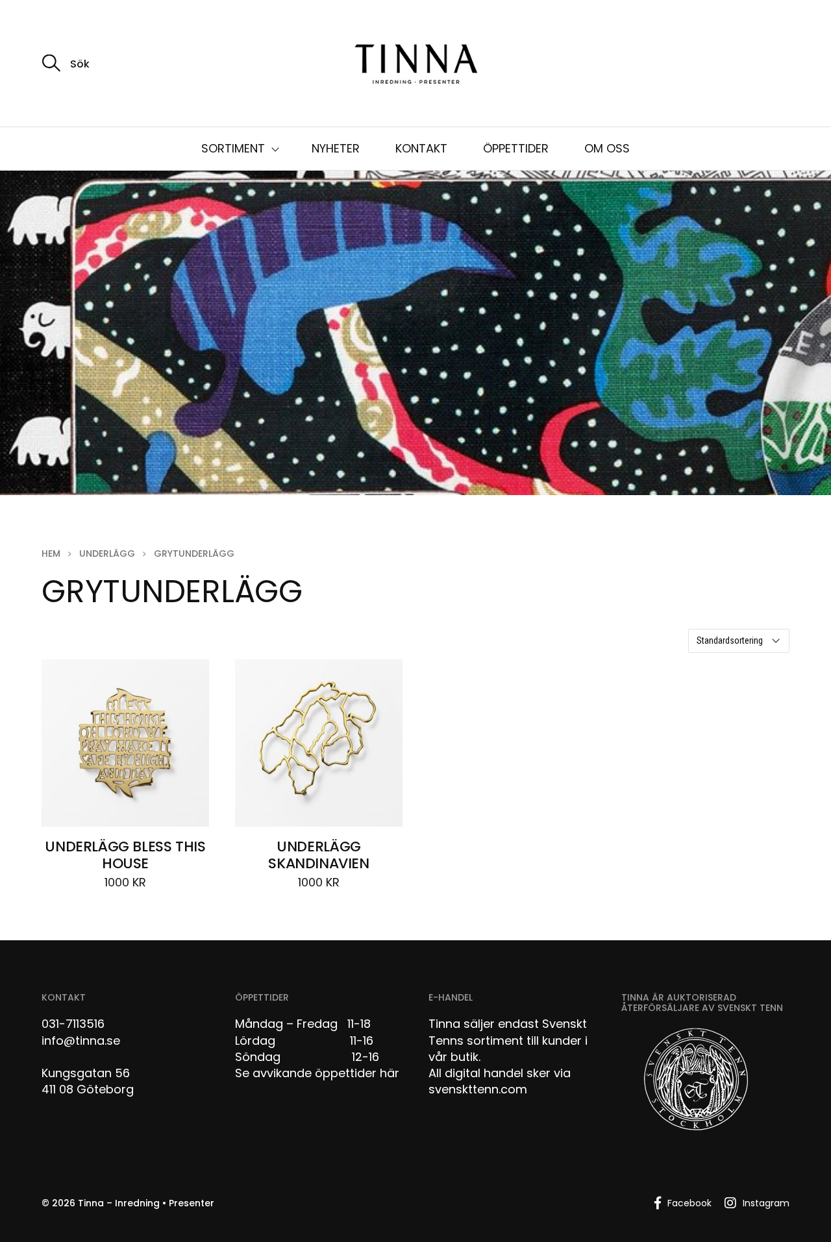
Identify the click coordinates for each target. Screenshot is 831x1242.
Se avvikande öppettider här (317, 1073)
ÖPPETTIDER (516, 148)
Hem (51, 553)
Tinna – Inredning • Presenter (146, 1203)
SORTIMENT (233, 148)
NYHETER (336, 148)
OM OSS (607, 148)
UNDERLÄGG (107, 553)
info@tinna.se (81, 1040)
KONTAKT (421, 148)
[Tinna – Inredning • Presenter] (415, 64)
